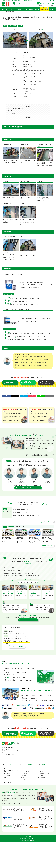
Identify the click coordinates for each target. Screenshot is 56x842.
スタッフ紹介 (40, 769)
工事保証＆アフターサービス (43, 773)
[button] (6, 396)
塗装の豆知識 (23, 775)
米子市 (10, 25)
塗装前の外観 (14, 112)
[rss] (52, 0)
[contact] (53, 0)
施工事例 (22, 777)
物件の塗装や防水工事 (25, 773)
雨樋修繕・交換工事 (8, 777)
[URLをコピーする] (49, 396)
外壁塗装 (15, 25)
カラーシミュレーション (25, 769)
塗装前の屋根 (14, 113)
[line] (50, 0)
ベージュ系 (29, 93)
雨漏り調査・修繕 (7, 780)
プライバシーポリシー (27, 838)
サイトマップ (34, 838)
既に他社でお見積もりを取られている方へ (11, 771)
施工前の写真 (12, 110)
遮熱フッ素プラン (26, 69)
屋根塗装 (20, 25)
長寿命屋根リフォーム (8, 775)
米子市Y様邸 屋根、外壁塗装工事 (16, 108)
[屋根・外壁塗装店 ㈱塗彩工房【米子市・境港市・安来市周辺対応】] (12, 4)
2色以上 (25, 93)
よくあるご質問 (41, 775)
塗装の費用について (25, 771)
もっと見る (28, 117)
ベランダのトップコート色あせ (17, 115)
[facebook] (48, 0)
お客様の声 (23, 779)
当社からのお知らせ (42, 777)
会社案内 (21, 838)
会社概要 (39, 767)
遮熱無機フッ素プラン (27, 66)
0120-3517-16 (47, 3)
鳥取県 (5, 25)
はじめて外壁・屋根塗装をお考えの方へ (11, 767)
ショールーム (40, 771)
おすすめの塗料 (24, 767)
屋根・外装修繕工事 (8, 782)
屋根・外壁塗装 (7, 773)
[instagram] (49, 0)
